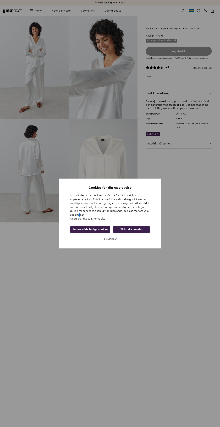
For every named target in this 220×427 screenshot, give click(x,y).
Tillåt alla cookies (131, 229)
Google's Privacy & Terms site (87, 218)
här (82, 215)
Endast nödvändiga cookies (90, 229)
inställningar (110, 239)
